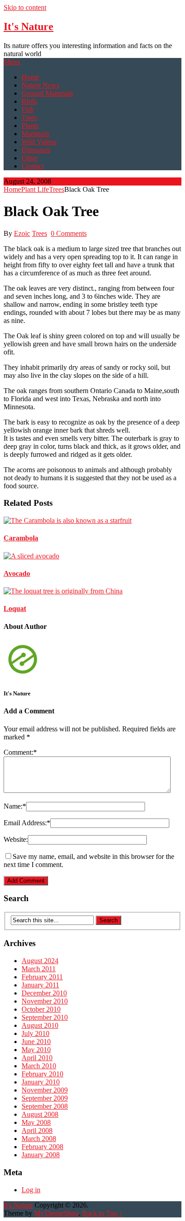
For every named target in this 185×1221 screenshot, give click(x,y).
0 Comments (69, 233)
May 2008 (36, 1122)
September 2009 (45, 1098)
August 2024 (40, 960)
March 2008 (39, 1138)
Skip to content (25, 7)
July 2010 (35, 1033)
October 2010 (41, 1009)
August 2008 (40, 1114)
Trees (29, 117)
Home (30, 77)
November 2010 (45, 1001)
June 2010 (36, 1041)
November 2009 (45, 1090)
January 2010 (41, 1082)
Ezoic (22, 233)
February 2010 (42, 1074)
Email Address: (27, 823)
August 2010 (40, 1025)
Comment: (20, 752)
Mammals (35, 133)
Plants (30, 125)
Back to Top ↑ (102, 1213)
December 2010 (44, 993)
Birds (29, 101)
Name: (15, 806)
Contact (33, 166)
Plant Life (35, 189)
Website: (16, 839)
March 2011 (39, 969)
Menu (12, 62)
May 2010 (36, 1049)
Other (30, 158)
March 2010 (39, 1066)
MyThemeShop (56, 1213)
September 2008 (45, 1106)
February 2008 (42, 1146)
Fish (28, 109)
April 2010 (37, 1058)
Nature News (40, 85)
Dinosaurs (36, 150)
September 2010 (45, 1017)
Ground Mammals (47, 93)
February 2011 (42, 977)
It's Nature (28, 26)
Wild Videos (39, 142)
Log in (31, 1190)
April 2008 (37, 1130)
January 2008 (41, 1155)
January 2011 (40, 985)
